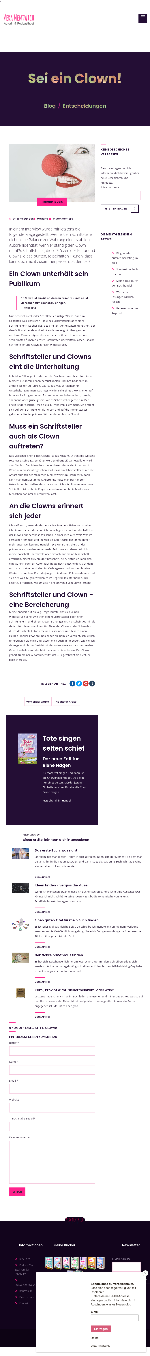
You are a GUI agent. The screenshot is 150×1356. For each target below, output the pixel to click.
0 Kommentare (63, 219)
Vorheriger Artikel (38, 702)
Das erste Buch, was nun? (56, 850)
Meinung (42, 219)
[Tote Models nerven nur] (49, 1263)
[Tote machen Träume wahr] (66, 1263)
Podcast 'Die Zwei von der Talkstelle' (24, 1269)
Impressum (25, 1291)
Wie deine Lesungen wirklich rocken (123, 296)
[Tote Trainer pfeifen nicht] (101, 1263)
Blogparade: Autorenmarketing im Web (125, 257)
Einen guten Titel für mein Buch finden (67, 920)
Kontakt (23, 1303)
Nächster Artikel (66, 702)
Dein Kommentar (19, 1137)
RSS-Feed (24, 1259)
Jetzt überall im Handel (57, 800)
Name (14, 1061)
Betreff (14, 1042)
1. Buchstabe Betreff (22, 1118)
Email (13, 1080)
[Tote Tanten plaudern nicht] (92, 1263)
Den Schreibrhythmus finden (59, 955)
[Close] (145, 1273)
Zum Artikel (42, 877)
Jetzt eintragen (115, 208)
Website (14, 1099)
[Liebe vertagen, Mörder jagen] (58, 1263)
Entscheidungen (84, 106)
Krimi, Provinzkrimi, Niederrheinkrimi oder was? (74, 990)
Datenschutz (26, 1297)
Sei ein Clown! (46, 1028)
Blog (50, 106)
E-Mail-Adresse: (110, 187)
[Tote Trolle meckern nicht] (83, 1263)
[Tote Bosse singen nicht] (75, 1263)
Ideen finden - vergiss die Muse (61, 885)
